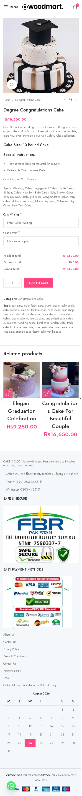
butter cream (52, 306)
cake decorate (11, 310)
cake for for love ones (33, 310)
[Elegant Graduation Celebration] (21, 380)
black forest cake (33, 306)
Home (6, 100)
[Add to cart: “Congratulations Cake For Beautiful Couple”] (46, 393)
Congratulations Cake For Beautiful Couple (60, 414)
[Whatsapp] (11, 785)
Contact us (9, 642)
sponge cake (23, 332)
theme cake (39, 332)
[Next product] (76, 100)
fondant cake (58, 323)
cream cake (18, 319)
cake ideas (54, 310)
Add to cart (38, 283)
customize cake (35, 319)
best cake (16, 306)
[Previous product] (65, 100)
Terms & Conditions (14, 656)
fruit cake (15, 327)
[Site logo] (42, 7)
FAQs (6, 678)
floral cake (43, 323)
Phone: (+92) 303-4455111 (24, 481)
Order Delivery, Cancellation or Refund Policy (29, 685)
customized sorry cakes (59, 319)
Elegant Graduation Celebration (21, 410)
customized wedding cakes (19, 323)
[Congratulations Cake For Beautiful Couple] (60, 380)
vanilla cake (54, 332)
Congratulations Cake (28, 100)
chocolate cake (43, 314)
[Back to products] (70, 100)
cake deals (68, 306)
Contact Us (9, 664)
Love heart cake (44, 327)
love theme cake (63, 327)
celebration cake (24, 314)
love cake (28, 327)
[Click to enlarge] (12, 84)
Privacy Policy (11, 649)
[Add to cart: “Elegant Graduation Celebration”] (8, 393)
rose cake (8, 332)
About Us (8, 635)
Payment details (12, 671)
